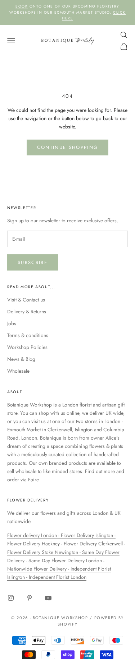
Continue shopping (67, 147)
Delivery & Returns (26, 311)
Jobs (11, 323)
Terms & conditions (27, 335)
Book (21, 6)
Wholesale (18, 370)
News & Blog (21, 359)
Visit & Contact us (26, 299)
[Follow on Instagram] (10, 597)
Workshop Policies (27, 347)
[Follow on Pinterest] (29, 597)
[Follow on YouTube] (48, 597)
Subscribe (33, 262)
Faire (33, 479)
